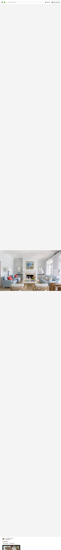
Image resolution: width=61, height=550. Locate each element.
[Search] (8, 2)
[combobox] (24, 2)
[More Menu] (59, 534)
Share (28, 534)
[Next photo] (59, 270)
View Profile (7, 539)
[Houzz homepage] (5, 2)
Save (34, 534)
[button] (2, 2)
